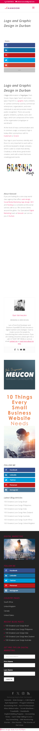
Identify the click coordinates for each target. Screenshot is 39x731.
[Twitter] (18, 350)
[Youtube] (21, 350)
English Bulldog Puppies (14, 714)
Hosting (10, 205)
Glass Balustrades (11, 708)
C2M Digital (30, 700)
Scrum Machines (27, 708)
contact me (14, 341)
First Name (8, 661)
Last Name (8, 670)
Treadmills (14, 711)
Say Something (12, 719)
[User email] (24, 350)
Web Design (18, 700)
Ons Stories (16, 722)
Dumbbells (24, 711)
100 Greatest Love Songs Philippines (17, 505)
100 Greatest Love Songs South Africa (18, 520)
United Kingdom (9, 606)
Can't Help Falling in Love (22, 717)
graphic (21, 101)
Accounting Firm (10, 705)
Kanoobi (21, 213)
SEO (32, 202)
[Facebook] (15, 350)
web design (26, 199)
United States (9, 615)
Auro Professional (26, 705)
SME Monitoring (26, 719)
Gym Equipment (11, 703)
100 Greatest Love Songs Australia (17, 516)
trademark (8, 136)
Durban (11, 216)
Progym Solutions (27, 703)
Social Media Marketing (12, 202)
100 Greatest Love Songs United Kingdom (19, 523)
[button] (12, 729)
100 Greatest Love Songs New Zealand (18, 512)
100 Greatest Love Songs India (15, 509)
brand (16, 136)
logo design (25, 202)
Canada (6, 611)
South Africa (8, 602)
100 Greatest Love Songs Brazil (15, 502)
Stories (7, 722)
